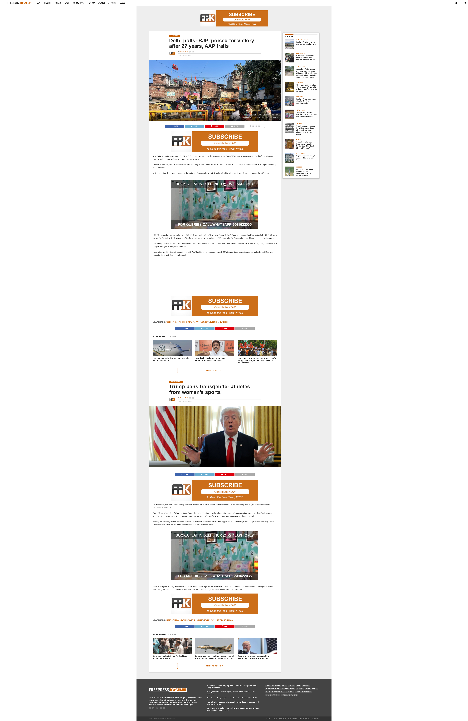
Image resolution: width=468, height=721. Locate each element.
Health (314, 689)
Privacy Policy (304, 719)
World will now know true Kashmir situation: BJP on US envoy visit (211, 359)
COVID (308, 689)
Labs (67, 3)
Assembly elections (175, 322)
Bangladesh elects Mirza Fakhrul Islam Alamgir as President (170, 657)
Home (268, 719)
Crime (268, 692)
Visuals (58, 3)
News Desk (184, 52)
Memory (91, 3)
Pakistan (300, 689)
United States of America (221, 620)
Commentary (78, 3)
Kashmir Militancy (287, 689)
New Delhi (223, 322)
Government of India (303, 692)
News (38, 3)
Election (214, 322)
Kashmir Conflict (272, 689)
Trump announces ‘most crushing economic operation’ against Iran (253, 657)
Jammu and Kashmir (273, 686)
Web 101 (101, 3)
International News (175, 620)
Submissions (292, 719)
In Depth (47, 3)
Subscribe (124, 3)
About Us (112, 3)
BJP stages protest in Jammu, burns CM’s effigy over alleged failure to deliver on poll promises (257, 360)
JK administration (272, 695)
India (299, 686)
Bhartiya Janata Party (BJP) (196, 322)
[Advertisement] (215, 276)
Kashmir (292, 686)
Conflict (306, 686)
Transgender (197, 620)
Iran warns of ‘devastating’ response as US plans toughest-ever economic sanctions (214, 657)
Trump (207, 620)
